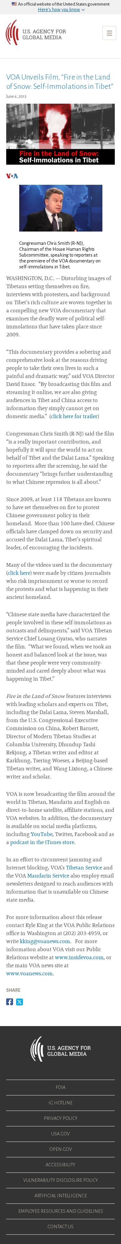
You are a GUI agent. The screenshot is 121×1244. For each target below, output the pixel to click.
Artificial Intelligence (60, 1195)
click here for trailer (74, 417)
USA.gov (60, 1133)
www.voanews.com (29, 974)
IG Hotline (60, 1102)
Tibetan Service (84, 868)
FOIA (60, 1087)
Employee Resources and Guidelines (60, 1211)
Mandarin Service (48, 876)
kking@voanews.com (45, 942)
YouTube (41, 835)
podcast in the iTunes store (42, 843)
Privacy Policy (61, 1118)
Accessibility (60, 1164)
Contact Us (60, 1226)
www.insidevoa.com (79, 958)
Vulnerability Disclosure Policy (60, 1180)
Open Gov (60, 1149)
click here (19, 573)
